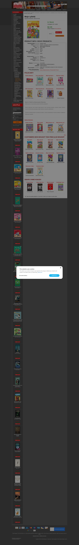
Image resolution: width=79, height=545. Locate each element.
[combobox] (60, 267)
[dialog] (39, 272)
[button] (23, 275)
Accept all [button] (54, 275)
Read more (40, 272)
